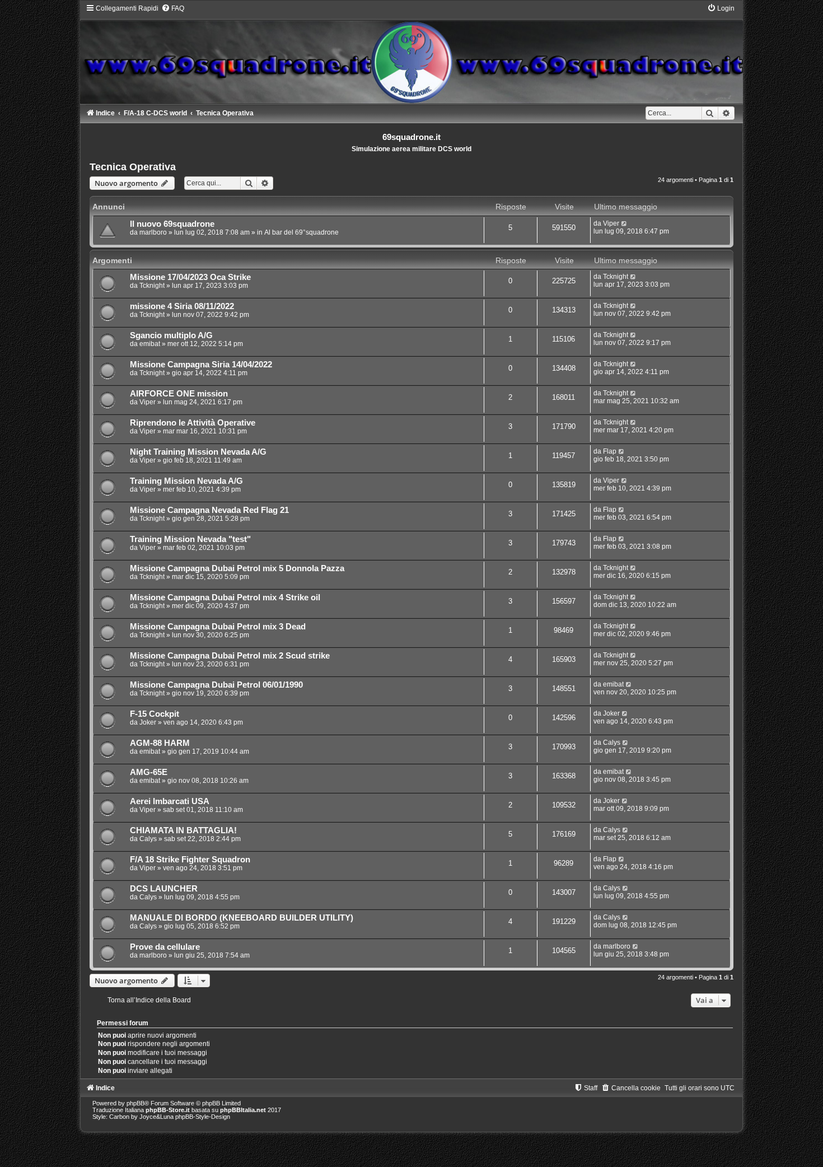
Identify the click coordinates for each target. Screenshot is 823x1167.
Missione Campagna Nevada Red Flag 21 (209, 510)
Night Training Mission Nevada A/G (198, 451)
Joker (147, 722)
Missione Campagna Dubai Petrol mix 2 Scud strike (230, 655)
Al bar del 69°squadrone (301, 232)
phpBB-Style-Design (202, 1116)
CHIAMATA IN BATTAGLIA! (183, 830)
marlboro (153, 232)
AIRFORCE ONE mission (179, 393)
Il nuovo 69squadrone (172, 224)
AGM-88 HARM (160, 743)
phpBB (135, 1103)
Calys (611, 742)
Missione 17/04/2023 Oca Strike (190, 277)
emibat (149, 344)
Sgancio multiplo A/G (171, 335)
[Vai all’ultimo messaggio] (624, 223)
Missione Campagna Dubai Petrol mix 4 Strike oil (225, 597)
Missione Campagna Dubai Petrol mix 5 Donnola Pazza (237, 568)
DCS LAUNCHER (164, 888)
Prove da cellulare (165, 946)
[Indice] (411, 53)
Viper (611, 223)
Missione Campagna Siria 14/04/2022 (201, 364)
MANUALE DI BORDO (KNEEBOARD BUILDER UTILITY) (241, 917)
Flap (609, 451)
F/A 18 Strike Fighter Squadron (190, 859)
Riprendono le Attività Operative (192, 422)
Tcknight (152, 286)
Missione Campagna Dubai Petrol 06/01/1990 (216, 684)
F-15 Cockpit (154, 713)
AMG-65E (148, 772)
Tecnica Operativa (133, 166)
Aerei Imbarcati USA (169, 801)
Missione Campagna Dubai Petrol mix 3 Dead (218, 626)
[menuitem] (172, 8)
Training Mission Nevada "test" (190, 539)
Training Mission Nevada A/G (186, 481)
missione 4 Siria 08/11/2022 (182, 306)
